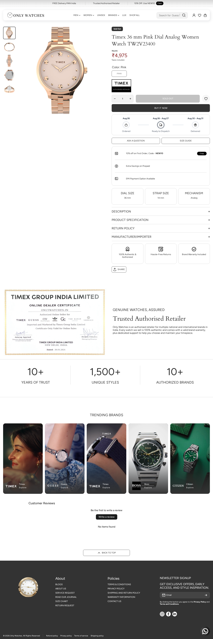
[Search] (184, 15)
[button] (205, 15)
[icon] (76, 427)
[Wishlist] (199, 15)
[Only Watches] (25, 15)
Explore (23, 487)
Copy (160, 3)
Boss (146, 484)
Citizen (189, 484)
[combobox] (172, 15)
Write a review (107, 516)
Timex (22, 484)
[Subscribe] (206, 595)
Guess (64, 484)
